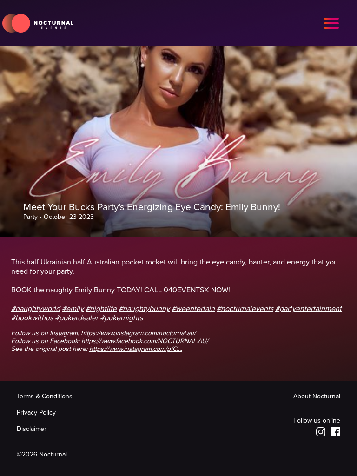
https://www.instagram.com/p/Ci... (135, 349)
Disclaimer (31, 429)
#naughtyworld (35, 308)
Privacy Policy (36, 412)
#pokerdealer (76, 318)
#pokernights (121, 318)
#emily (73, 308)
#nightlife (101, 308)
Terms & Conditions (45, 396)
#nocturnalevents (245, 308)
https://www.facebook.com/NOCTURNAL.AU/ (144, 341)
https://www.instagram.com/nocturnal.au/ (138, 333)
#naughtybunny (144, 308)
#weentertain (193, 308)
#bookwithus (32, 318)
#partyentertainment (308, 308)
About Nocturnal (316, 396)
